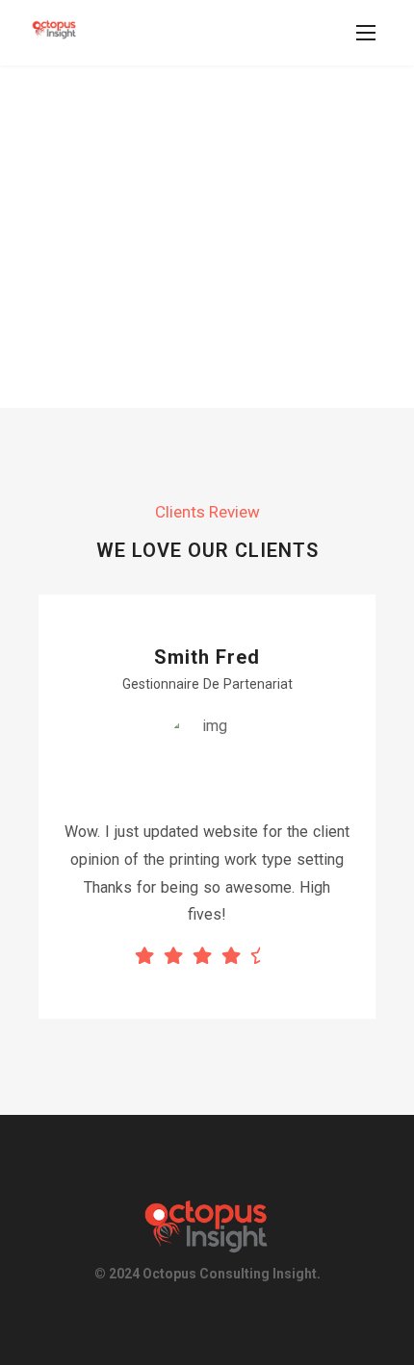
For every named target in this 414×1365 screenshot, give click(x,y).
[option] (207, 806)
